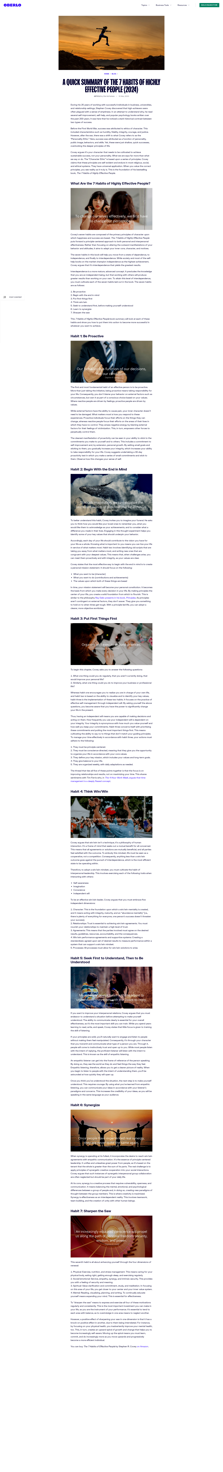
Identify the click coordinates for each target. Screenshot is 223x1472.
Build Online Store (209, 5)
